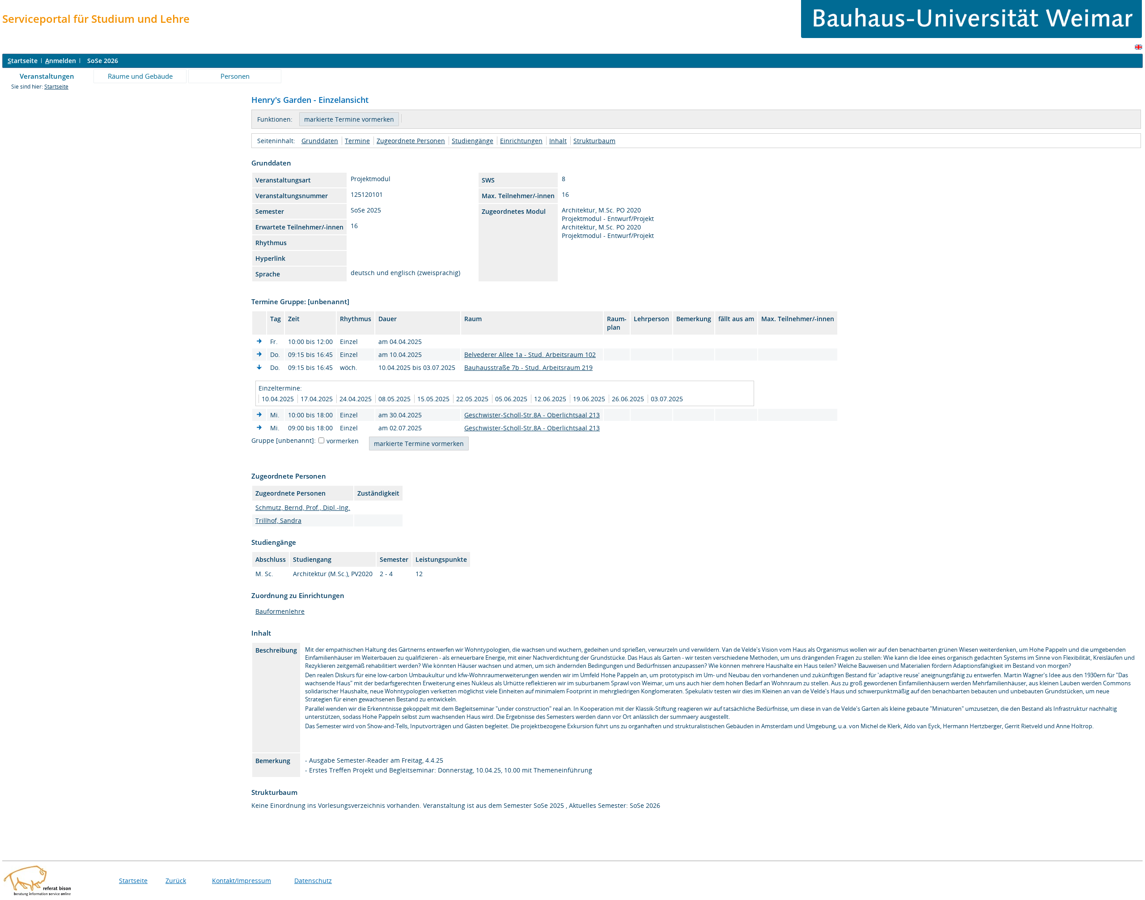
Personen (235, 76)
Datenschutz (313, 880)
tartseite (23, 60)
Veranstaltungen (47, 76)
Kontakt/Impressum (241, 880)
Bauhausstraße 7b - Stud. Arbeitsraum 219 (528, 367)
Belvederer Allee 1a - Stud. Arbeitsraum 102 (530, 354)
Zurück (175, 880)
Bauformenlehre (280, 611)
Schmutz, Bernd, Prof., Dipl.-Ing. (302, 507)
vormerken (343, 441)
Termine (357, 140)
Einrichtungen (521, 140)
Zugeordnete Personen (411, 140)
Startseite (56, 86)
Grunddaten (319, 140)
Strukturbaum (594, 140)
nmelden (60, 60)
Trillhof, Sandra (278, 520)
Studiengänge (472, 140)
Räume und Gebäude (140, 76)
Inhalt (558, 140)
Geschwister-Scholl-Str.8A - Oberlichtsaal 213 (532, 415)
